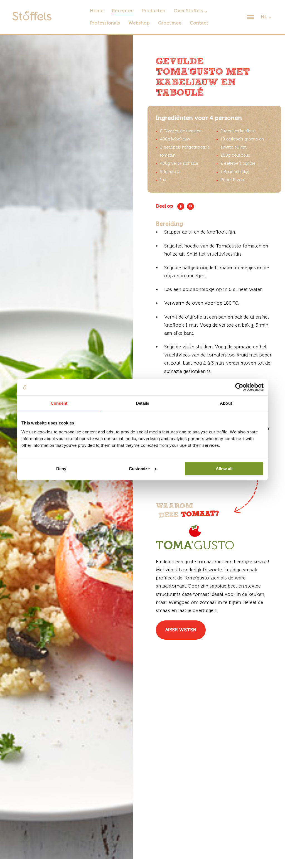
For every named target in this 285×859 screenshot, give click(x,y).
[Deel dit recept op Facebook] (180, 206)
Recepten (123, 11)
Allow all (224, 468)
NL (264, 17)
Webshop (139, 23)
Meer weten (180, 630)
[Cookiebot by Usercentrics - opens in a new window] (239, 387)
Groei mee (169, 23)
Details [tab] (142, 403)
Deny (61, 468)
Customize (139, 468)
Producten (153, 11)
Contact (199, 23)
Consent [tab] (59, 403)
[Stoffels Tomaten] (32, 19)
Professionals (105, 23)
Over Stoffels (188, 11)
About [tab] (226, 403)
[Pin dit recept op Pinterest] (190, 206)
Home (97, 11)
